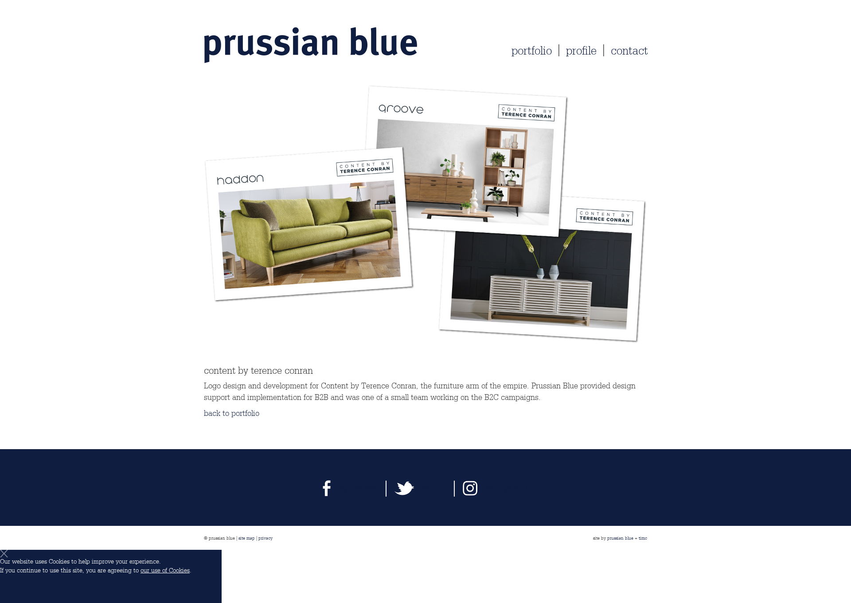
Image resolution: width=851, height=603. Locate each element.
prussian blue (620, 538)
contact (629, 51)
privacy (265, 538)
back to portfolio (231, 413)
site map (246, 538)
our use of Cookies (165, 570)
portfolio (531, 51)
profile (581, 51)
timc (643, 538)
